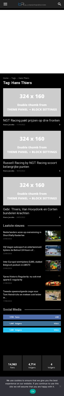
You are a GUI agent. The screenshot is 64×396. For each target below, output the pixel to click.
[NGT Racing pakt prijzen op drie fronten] (32, 102)
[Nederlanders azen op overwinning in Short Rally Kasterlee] (53, 236)
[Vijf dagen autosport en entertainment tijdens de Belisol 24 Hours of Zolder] (53, 250)
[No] (60, 386)
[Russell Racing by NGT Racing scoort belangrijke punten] (32, 145)
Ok (32, 391)
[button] (5, 4)
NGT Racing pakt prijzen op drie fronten (31, 120)
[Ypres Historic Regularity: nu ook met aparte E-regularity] (53, 280)
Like (57, 317)
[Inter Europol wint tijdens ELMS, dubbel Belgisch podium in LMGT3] (53, 265)
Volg (56, 323)
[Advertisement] (32, 41)
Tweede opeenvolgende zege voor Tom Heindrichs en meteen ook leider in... (22, 294)
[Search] (59, 4)
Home (6, 78)
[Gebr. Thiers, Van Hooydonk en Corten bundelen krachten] (32, 191)
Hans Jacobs (8, 124)
